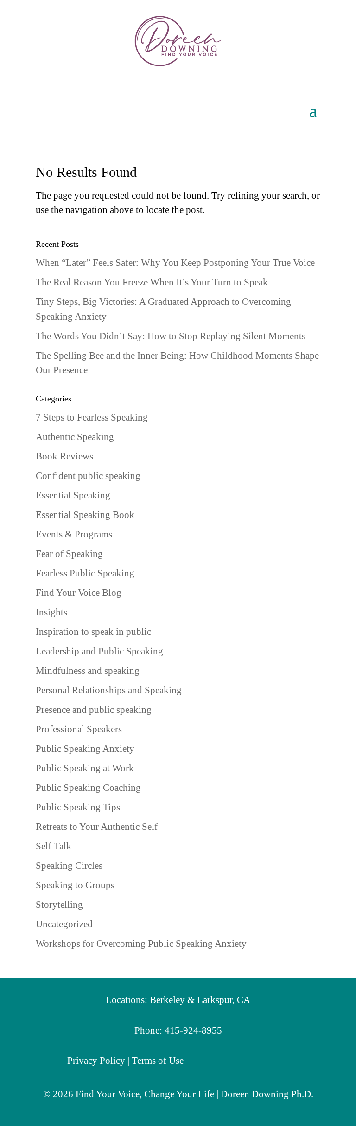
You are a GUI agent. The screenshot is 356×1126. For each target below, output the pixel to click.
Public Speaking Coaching (88, 787)
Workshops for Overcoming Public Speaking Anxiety (141, 943)
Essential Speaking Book (85, 514)
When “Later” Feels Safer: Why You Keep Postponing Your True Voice (175, 262)
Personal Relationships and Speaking (109, 690)
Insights (51, 612)
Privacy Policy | (99, 1060)
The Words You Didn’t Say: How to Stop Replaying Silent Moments (170, 336)
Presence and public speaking (94, 709)
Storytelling (59, 904)
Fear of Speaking (69, 553)
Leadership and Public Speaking (99, 651)
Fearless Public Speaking (85, 573)
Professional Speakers (79, 729)
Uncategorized (64, 924)
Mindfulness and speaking (88, 670)
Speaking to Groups (75, 885)
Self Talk (53, 846)
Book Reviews (64, 456)
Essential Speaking (73, 495)
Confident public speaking (88, 475)
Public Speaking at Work (85, 768)
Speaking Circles (69, 865)
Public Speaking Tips (78, 807)
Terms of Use (158, 1060)
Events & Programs (74, 534)
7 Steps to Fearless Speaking (92, 417)
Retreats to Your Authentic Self (97, 826)
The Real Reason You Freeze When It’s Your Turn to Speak (152, 282)
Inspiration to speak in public (93, 631)
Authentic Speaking (75, 436)
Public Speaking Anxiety (85, 748)
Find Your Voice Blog (78, 592)
